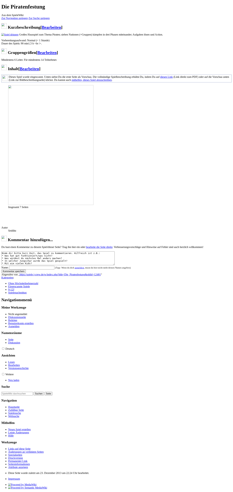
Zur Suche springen (39, 18)
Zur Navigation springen (14, 18)
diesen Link (166, 76)
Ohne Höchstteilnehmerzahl (23, 283)
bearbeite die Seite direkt (99, 247)
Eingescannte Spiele (19, 286)
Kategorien (7, 277)
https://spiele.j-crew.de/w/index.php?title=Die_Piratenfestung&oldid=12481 (60, 274)
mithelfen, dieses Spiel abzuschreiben (92, 80)
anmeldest (79, 267)
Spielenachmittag (17, 292)
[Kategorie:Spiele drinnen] (9, 34)
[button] (3, 348)
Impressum (14, 478)
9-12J (11, 289)
